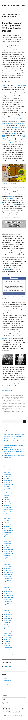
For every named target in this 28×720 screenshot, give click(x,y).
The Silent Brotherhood (18, 127)
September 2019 (8, 578)
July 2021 (6, 535)
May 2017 (6, 624)
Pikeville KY (19, 406)
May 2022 (6, 520)
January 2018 (7, 616)
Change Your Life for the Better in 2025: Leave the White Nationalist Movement (14, 451)
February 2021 (8, 543)
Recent (3, 183)
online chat (5, 269)
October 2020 (8, 551)
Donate (4, 695)
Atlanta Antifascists (11, 5)
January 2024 (7, 491)
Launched (5, 85)
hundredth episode (7, 198)
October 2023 (8, 493)
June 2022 (7, 518)
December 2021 (8, 530)
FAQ (3, 699)
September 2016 (8, 639)
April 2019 (7, 587)
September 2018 (8, 601)
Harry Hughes (6, 123)
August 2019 (7, 581)
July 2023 (6, 497)
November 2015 (8, 654)
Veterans (9, 411)
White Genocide (22, 412)
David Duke (20, 119)
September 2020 (8, 553)
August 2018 (7, 604)
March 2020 (7, 566)
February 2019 (8, 591)
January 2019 (7, 593)
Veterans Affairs (15, 411)
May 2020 (6, 562)
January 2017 (7, 633)
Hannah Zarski (16, 401)
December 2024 (8, 478)
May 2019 (6, 585)
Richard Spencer (14, 117)
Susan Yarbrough (19, 123)
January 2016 (7, 650)
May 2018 (6, 608)
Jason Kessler (17, 403)
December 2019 (8, 572)
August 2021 (7, 532)
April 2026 (7, 470)
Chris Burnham (13, 400)
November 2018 (8, 597)
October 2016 (7, 637)
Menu (23, 5)
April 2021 (7, 539)
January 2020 (7, 570)
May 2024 (6, 486)
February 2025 (8, 474)
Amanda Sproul (19, 394)
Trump (20, 409)
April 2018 (7, 610)
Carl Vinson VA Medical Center (15, 398)
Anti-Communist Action (8, 395)
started (4, 202)
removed (21, 297)
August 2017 (7, 622)
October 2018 (7, 599)
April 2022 (7, 522)
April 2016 (7, 643)
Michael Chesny (8, 405)
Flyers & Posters (7, 703)
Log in (5, 678)
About (4, 692)
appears (14, 204)
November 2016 (8, 635)
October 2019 (7, 576)
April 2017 (6, 627)
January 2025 (7, 476)
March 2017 (7, 629)
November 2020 (8, 549)
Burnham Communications (12, 397)
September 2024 (8, 484)
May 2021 (6, 537)
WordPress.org (8, 685)
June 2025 (7, 472)
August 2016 (7, 641)
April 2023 (7, 501)
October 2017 (7, 620)
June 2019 (6, 583)
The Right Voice (21, 85)
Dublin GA (10, 401)
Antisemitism (17, 395)
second (23, 138)
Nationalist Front (12, 406)
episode (12, 142)
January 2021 (7, 545)
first (3, 135)
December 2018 (8, 595)
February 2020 (8, 568)
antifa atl (4, 394)
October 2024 (8, 482)
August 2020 (7, 555)
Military (15, 405)
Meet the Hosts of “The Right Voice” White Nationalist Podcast (12, 27)
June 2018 (6, 606)
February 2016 (8, 647)
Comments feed (8, 683)
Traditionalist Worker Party (11, 409)
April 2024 (7, 489)
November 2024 (8, 480)
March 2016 (7, 645)
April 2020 (7, 564)
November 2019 (8, 574)
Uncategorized (8, 666)
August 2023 (7, 495)
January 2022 (7, 528)
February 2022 (8, 526)
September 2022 (8, 516)
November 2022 (8, 512)
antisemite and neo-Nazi (9, 119)
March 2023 (7, 503)
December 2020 (8, 547)
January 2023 (7, 507)
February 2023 (8, 505)
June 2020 (7, 560)
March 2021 (7, 541)
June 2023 (7, 499)
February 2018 (8, 614)
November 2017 (8, 618)
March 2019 (7, 589)
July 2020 (6, 558)
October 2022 (8, 514)
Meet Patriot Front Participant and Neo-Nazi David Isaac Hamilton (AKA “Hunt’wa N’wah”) (15, 441)
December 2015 (8, 652)
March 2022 (7, 524)
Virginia (15, 412)
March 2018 (7, 612)
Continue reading (7, 390)
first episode (11, 196)
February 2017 (8, 631)
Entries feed (7, 680)
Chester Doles (12, 133)
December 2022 (8, 509)
